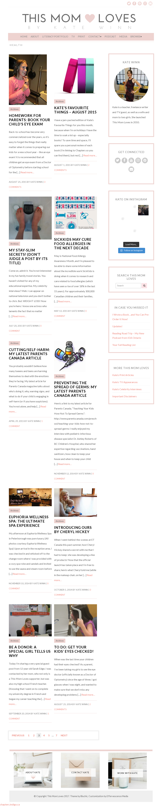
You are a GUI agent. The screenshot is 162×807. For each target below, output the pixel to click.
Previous (18, 735)
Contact (94, 36)
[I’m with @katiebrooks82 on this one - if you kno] (143, 222)
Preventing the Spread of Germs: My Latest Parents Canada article (75, 389)
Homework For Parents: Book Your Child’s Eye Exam (29, 119)
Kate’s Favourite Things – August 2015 (75, 110)
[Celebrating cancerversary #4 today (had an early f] (143, 210)
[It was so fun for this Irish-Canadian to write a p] (131, 234)
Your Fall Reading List (124, 344)
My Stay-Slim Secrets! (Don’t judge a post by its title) (28, 256)
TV (73, 36)
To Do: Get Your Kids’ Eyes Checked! (74, 649)
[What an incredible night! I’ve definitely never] (131, 210)
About (35, 36)
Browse (135, 36)
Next (64, 735)
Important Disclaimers (124, 396)
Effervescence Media (117, 796)
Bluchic (84, 796)
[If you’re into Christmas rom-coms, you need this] (119, 210)
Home (24, 36)
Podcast (110, 36)
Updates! (117, 326)
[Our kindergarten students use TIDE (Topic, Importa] (143, 234)
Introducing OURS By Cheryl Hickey (73, 529)
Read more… (27, 172)
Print (81, 36)
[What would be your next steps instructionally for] (131, 222)
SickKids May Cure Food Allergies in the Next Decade (72, 243)
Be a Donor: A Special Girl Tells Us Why (30, 651)
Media (123, 36)
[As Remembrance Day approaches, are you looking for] (119, 222)
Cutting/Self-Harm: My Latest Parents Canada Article (29, 354)
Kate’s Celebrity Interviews (127, 389)
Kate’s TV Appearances (125, 382)
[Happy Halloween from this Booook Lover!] (119, 234)
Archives (14, 109)
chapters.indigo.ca (10, 804)
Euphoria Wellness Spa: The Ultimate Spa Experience (29, 521)
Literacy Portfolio (55, 36)
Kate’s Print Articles (123, 374)
